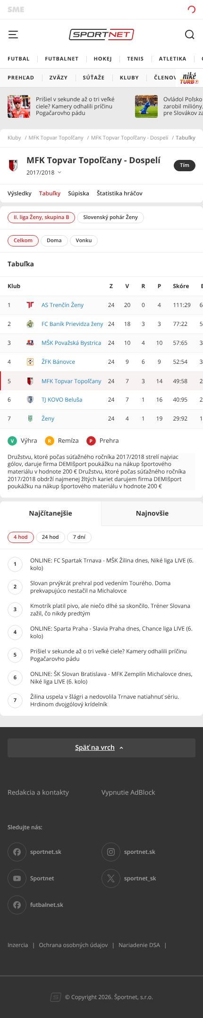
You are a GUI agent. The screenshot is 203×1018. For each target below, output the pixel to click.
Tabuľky (49, 193)
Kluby (14, 138)
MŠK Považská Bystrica (71, 343)
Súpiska (78, 193)
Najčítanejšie (50, 513)
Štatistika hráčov (120, 193)
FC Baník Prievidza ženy (72, 324)
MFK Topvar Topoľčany (56, 138)
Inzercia (18, 945)
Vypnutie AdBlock (128, 792)
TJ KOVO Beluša (62, 399)
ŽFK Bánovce (58, 362)
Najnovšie (152, 513)
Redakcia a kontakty (38, 792)
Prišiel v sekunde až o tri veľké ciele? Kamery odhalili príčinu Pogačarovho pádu (75, 106)
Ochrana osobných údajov (73, 945)
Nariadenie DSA (139, 945)
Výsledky (20, 193)
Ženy (48, 418)
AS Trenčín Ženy (63, 305)
